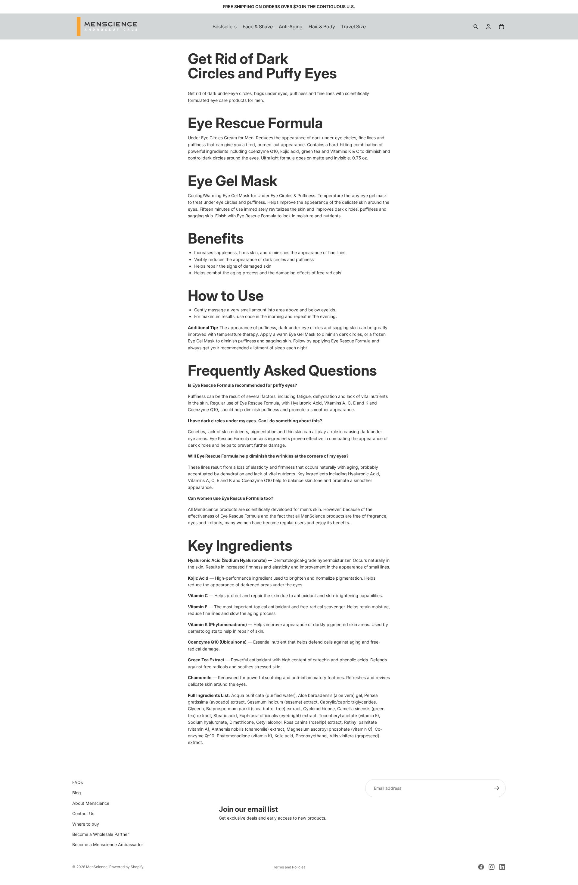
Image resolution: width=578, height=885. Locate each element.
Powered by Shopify (126, 867)
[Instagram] (491, 867)
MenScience (96, 867)
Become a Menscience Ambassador (107, 844)
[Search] (475, 26)
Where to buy (85, 824)
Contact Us (83, 813)
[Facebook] (481, 867)
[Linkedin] (502, 867)
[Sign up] (496, 788)
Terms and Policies (289, 867)
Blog (76, 792)
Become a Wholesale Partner (100, 834)
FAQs (77, 782)
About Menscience (90, 803)
